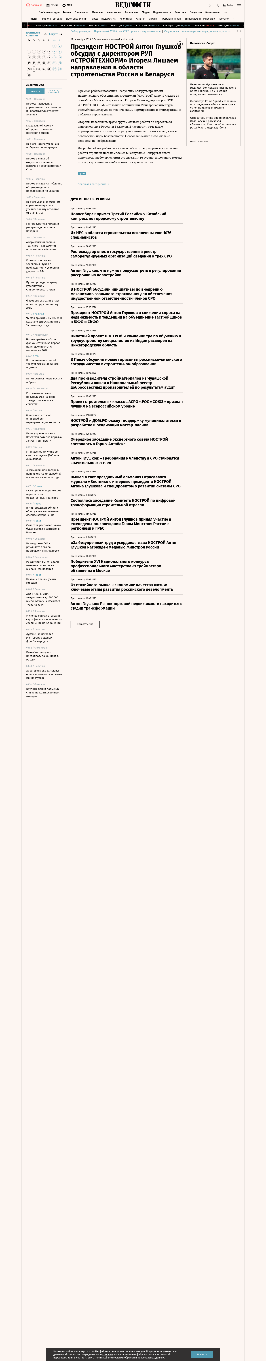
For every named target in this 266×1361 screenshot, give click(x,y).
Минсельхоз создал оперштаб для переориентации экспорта (43, 419)
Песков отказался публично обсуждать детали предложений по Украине (44, 187)
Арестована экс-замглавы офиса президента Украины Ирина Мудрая (44, 674)
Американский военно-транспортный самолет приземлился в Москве (41, 245)
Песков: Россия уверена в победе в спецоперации (42, 145)
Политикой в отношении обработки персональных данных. (130, 1357)
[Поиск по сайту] (217, 5)
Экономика (81, 12)
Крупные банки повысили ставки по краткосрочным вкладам (43, 692)
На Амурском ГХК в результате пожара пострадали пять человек (42, 547)
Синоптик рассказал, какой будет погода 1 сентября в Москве (43, 528)
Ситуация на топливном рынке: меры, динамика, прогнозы (199, 31)
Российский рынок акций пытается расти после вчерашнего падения (42, 565)
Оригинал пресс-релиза (92, 184)
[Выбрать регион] (210, 5)
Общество (196, 12)
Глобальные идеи (49, 12)
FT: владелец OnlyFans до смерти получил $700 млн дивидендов (42, 455)
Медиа (146, 12)
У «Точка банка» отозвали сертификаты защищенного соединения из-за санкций (44, 619)
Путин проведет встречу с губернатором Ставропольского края (42, 286)
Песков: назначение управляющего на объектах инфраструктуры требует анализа (43, 109)
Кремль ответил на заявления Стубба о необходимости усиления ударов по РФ (42, 266)
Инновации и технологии (200, 18)
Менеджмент (213, 12)
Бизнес (67, 12)
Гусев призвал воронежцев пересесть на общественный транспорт (43, 494)
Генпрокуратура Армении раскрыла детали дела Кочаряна (42, 227)
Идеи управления (76, 18)
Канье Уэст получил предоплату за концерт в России (42, 656)
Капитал (140, 18)
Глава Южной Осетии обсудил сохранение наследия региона (39, 129)
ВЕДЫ (33, 18)
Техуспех (224, 18)
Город (94, 18)
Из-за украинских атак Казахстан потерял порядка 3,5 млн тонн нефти (44, 437)
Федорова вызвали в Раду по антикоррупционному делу (42, 304)
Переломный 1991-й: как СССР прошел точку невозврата (127, 31)
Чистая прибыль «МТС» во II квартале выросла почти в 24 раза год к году (44, 321)
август (53, 34)
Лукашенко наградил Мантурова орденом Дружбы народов (39, 637)
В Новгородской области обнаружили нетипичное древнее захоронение (42, 511)
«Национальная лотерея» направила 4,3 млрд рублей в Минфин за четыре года (44, 473)
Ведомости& (108, 18)
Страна (153, 18)
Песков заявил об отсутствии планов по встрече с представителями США (43, 164)
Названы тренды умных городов (41, 580)
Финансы (97, 12)
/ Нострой (127, 39)
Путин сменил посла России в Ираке (44, 380)
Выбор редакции (80, 31)
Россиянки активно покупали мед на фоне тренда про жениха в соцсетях (40, 399)
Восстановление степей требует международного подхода (42, 364)
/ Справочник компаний (106, 39)
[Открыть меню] (239, 5)
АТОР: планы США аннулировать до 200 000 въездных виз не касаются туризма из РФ (43, 599)
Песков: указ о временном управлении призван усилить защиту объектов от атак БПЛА (43, 207)
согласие (107, 1354)
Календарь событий (33, 34)
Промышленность (171, 18)
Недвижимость (162, 12)
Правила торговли (51, 18)
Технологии (131, 12)
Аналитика (126, 18)
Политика (180, 12)
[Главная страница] (133, 5)
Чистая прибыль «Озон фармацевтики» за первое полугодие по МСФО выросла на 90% (43, 345)
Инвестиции (114, 12)
